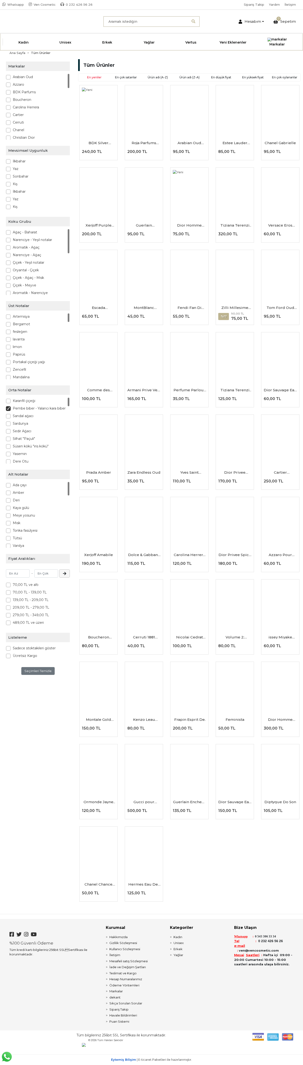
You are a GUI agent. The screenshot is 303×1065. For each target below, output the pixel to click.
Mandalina (21, 377)
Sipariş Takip (254, 4)
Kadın (178, 937)
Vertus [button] (190, 42)
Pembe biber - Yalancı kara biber (39, 408)
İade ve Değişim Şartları (127, 967)
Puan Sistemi (119, 1021)
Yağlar (178, 955)
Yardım (274, 4)
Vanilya (18, 546)
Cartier (18, 115)
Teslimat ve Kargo (123, 973)
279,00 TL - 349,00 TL (31, 615)
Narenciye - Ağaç (27, 255)
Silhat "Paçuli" (24, 439)
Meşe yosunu (24, 515)
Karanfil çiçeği (24, 401)
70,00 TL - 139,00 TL (30, 592)
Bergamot (21, 324)
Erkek (178, 949)
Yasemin (20, 454)
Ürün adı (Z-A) (189, 77)
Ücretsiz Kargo (25, 656)
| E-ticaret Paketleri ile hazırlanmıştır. (151, 1059)
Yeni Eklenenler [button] (232, 42)
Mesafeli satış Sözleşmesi (128, 961)
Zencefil (19, 369)
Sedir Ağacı (22, 431)
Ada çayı (20, 485)
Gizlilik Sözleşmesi (123, 943)
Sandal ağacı (23, 416)
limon (17, 347)
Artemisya (21, 316)
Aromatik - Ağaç (26, 247)
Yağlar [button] (149, 42)
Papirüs (19, 354)
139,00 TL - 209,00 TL (31, 600)
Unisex (179, 943)
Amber (18, 492)
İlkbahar (19, 161)
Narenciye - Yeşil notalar (32, 240)
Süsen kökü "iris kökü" (31, 446)
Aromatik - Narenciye (30, 293)
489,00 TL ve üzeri (28, 622)
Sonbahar (20, 176)
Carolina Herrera (26, 107)
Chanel (18, 130)
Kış (15, 184)
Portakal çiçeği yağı (29, 362)
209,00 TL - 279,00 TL (31, 607)
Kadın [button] (23, 42)
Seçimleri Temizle (38, 671)
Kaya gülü (21, 508)
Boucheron (22, 100)
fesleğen (20, 332)
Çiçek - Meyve (24, 285)
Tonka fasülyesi (25, 530)
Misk (16, 523)
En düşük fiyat (221, 77)
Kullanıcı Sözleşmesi (124, 949)
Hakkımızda (118, 937)
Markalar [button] (277, 44)
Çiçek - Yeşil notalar (28, 262)
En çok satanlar (126, 77)
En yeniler (94, 77)
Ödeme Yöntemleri (124, 985)
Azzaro (18, 84)
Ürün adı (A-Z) (158, 77)
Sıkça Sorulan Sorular (125, 1003)
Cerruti (18, 122)
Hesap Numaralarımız (125, 979)
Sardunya (20, 423)
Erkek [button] (107, 42)
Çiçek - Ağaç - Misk (28, 278)
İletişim (290, 4)
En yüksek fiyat (253, 77)
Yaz (15, 169)
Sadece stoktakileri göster (34, 648)
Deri (16, 500)
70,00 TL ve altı (25, 585)
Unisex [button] (65, 42)
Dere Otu (20, 461)
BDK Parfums (24, 92)
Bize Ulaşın (245, 927)
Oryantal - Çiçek (26, 270)
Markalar (116, 991)
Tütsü (17, 538)
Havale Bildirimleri (123, 1015)
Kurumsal (115, 927)
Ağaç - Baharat (25, 232)
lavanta (19, 339)
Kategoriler (181, 927)
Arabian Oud (23, 77)
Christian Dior (24, 137)
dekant (114, 997)
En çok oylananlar (284, 77)
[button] (251, 22)
